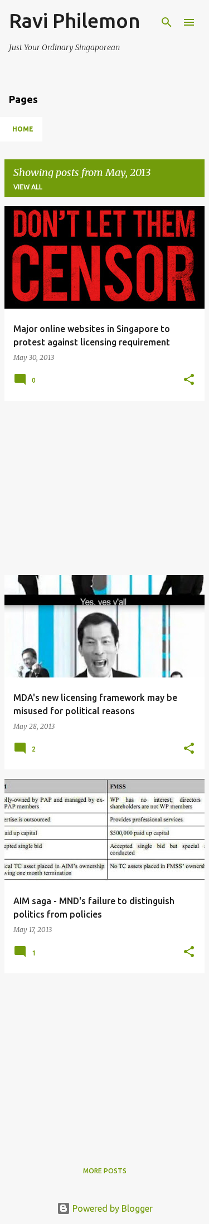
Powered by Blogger (111, 1208)
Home (22, 129)
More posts (105, 1170)
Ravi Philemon (74, 20)
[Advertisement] (104, 488)
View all (27, 187)
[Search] (166, 22)
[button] (189, 380)
